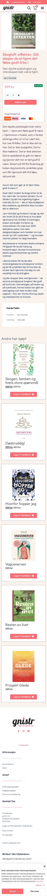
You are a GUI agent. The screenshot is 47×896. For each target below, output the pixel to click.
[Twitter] (28, 731)
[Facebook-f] (18, 731)
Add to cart (20, 102)
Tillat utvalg (34, 891)
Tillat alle (12, 891)
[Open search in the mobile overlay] (28, 8)
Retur (4, 768)
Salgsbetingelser (9, 790)
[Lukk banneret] (44, 866)
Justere (39, 885)
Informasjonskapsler (10, 787)
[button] (42, 7)
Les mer (39, 881)
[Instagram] (23, 731)
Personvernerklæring (11, 794)
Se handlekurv (8, 764)
